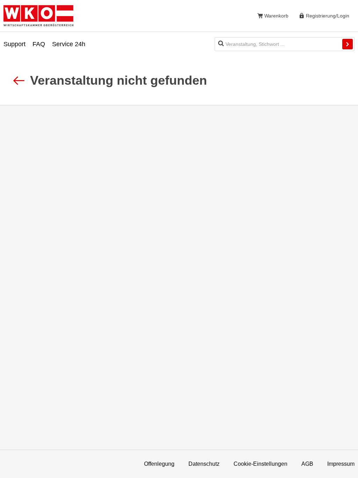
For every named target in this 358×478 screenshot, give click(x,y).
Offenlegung (159, 464)
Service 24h (68, 44)
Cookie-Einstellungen (260, 464)
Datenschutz (204, 464)
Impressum (341, 464)
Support (14, 44)
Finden (347, 44)
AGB (307, 464)
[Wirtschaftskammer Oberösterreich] (38, 15)
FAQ (39, 44)
